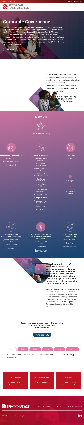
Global (15, 1)
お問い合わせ (77, 1)
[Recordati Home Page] (16, 8)
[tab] (10, 349)
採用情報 (69, 1)
